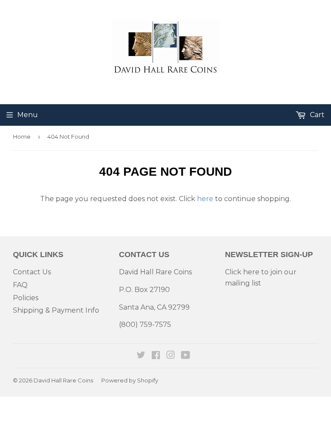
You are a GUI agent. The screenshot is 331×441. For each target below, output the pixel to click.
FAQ (20, 285)
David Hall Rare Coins (63, 380)
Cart (316, 115)
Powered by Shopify (129, 380)
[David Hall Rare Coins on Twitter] (141, 356)
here (205, 199)
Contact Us (32, 272)
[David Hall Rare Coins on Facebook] (155, 356)
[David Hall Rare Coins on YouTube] (185, 356)
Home (22, 136)
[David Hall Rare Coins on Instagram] (170, 356)
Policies (25, 298)
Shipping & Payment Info (56, 310)
